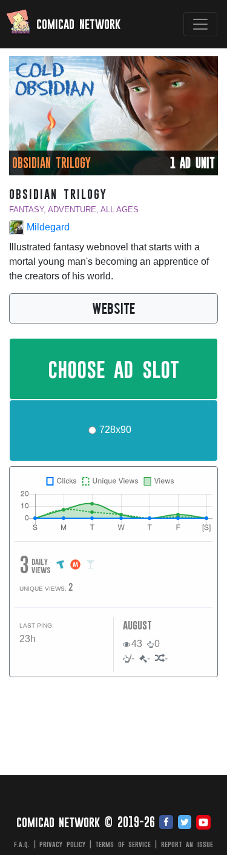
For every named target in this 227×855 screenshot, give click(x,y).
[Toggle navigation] (200, 24)
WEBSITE (113, 308)
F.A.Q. (22, 844)
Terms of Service (123, 844)
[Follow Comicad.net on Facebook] (166, 823)
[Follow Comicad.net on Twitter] (184, 823)
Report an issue (187, 844)
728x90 (115, 429)
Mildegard (47, 227)
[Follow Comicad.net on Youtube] (203, 823)
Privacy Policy (62, 844)
